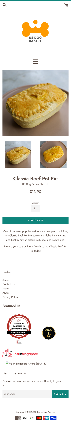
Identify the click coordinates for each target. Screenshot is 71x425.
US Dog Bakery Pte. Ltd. (44, 412)
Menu (5, 288)
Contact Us (8, 284)
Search (6, 280)
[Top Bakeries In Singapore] (26, 364)
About (5, 293)
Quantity (35, 202)
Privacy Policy (10, 297)
